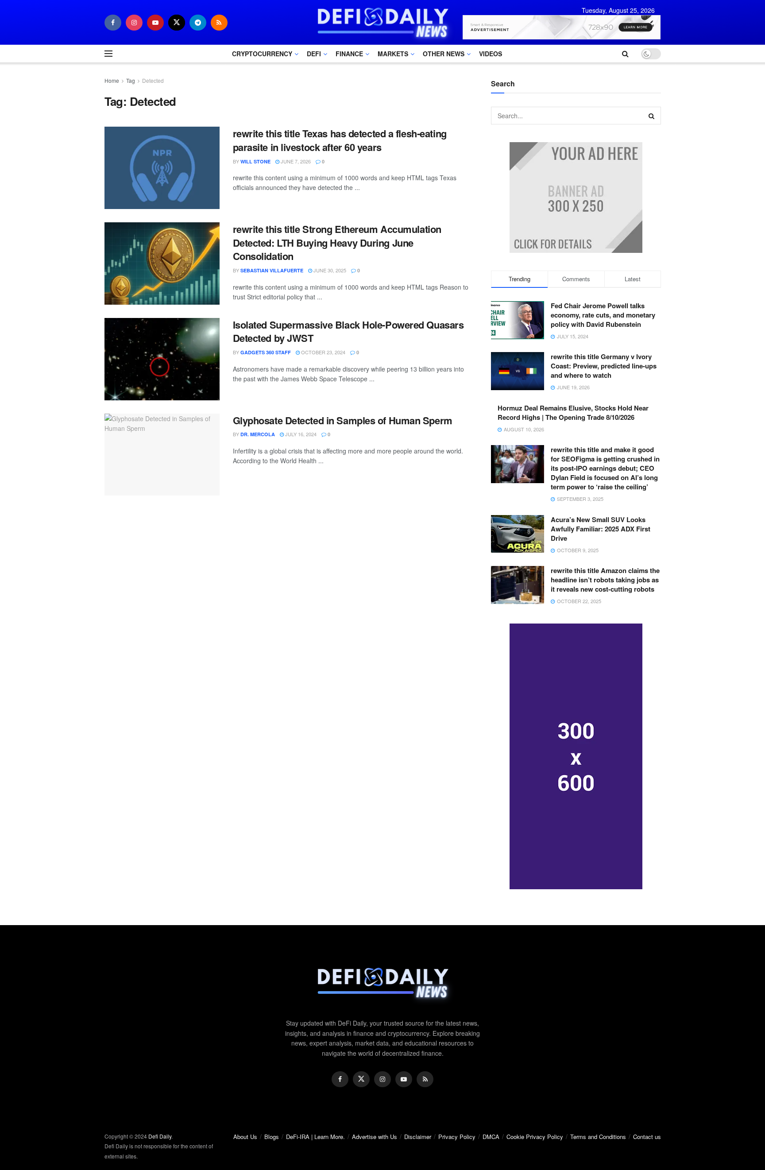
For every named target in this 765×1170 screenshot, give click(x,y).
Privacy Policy (456, 1136)
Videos (490, 53)
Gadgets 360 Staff (265, 352)
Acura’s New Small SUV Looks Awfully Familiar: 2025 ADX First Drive (600, 529)
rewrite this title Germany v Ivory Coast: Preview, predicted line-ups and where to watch (604, 366)
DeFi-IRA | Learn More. (315, 1136)
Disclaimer (417, 1136)
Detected (153, 80)
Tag (130, 80)
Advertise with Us (374, 1136)
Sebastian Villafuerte (271, 270)
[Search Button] (652, 115)
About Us (245, 1136)
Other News (443, 53)
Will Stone (255, 161)
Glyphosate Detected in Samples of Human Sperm (342, 420)
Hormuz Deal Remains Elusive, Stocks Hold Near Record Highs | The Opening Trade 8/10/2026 (573, 412)
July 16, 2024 (300, 434)
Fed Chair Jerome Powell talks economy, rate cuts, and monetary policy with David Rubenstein (603, 315)
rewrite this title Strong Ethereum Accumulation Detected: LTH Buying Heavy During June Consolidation (337, 242)
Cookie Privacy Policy (534, 1136)
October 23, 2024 (322, 352)
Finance (349, 53)
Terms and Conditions (598, 1136)
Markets (393, 53)
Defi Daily (159, 1136)
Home (111, 80)
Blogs (271, 1136)
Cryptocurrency (262, 53)
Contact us (647, 1136)
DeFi (314, 53)
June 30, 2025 (329, 270)
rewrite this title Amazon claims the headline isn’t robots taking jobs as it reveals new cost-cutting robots (605, 580)
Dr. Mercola (257, 434)
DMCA (491, 1136)
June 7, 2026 (295, 161)
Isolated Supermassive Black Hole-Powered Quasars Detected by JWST (348, 331)
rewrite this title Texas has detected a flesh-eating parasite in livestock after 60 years (340, 140)
